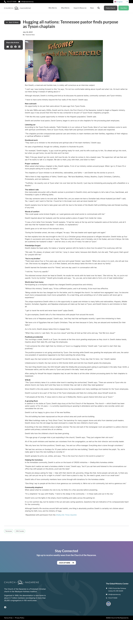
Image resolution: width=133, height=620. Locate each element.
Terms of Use (8, 618)
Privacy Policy (19, 618)
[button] (7, 47)
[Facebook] (5, 607)
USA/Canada (20, 531)
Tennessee (8, 531)
